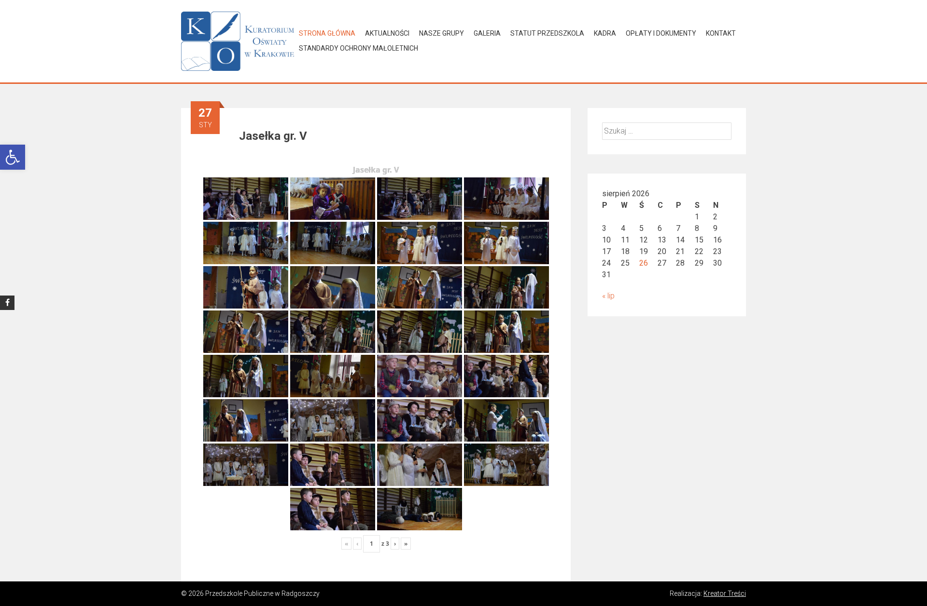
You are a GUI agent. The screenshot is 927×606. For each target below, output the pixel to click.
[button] (12, 157)
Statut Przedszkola (547, 33)
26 (643, 263)
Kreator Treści (724, 593)
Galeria (487, 33)
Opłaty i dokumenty (661, 33)
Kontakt (721, 33)
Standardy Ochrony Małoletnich (358, 48)
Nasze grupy (441, 33)
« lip (608, 295)
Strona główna (327, 33)
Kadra (605, 33)
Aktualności (387, 33)
